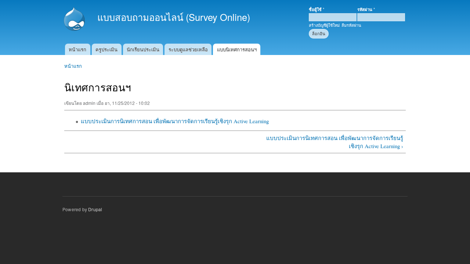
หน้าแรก (77, 49)
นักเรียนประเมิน (143, 49)
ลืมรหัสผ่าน (351, 25)
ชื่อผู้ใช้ (316, 9)
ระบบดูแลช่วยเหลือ (188, 49)
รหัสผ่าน (366, 9)
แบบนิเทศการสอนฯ (237, 49)
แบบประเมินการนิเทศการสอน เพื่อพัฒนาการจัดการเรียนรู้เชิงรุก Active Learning (175, 121)
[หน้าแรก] (75, 20)
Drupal (95, 209)
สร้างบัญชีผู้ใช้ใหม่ (324, 25)
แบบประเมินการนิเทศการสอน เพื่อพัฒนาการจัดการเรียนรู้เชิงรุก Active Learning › (334, 142)
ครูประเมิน (106, 49)
